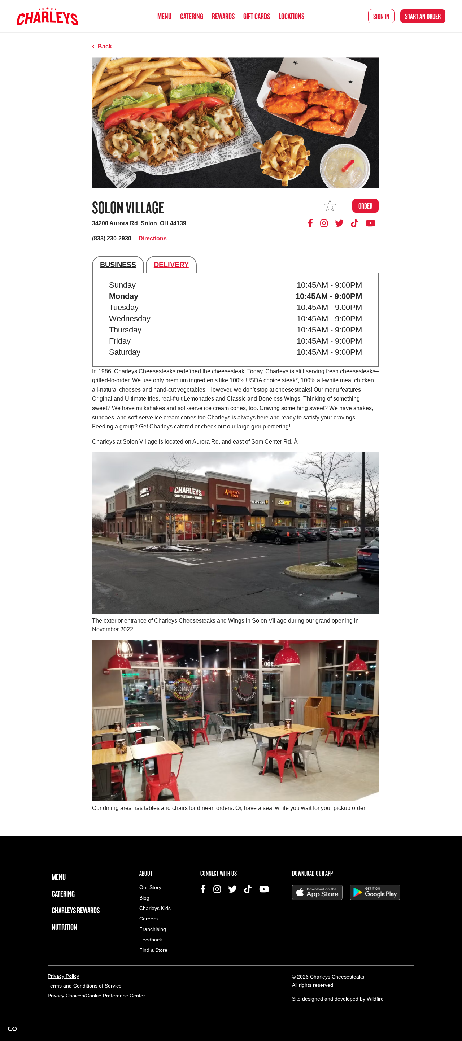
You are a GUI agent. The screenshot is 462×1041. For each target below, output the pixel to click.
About (146, 873)
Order (423, 16)
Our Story (150, 887)
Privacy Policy (63, 976)
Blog (144, 898)
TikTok (355, 223)
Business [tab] (118, 265)
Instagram (324, 223)
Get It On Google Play (375, 892)
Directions (153, 238)
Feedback (150, 939)
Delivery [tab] (171, 265)
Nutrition (64, 927)
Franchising (152, 929)
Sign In (381, 16)
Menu (164, 16)
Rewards (223, 16)
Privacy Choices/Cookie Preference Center (96, 995)
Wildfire (375, 999)
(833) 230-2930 (111, 238)
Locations (291, 16)
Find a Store (153, 950)
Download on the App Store (317, 892)
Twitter (339, 223)
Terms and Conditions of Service (85, 986)
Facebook (311, 223)
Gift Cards (256, 16)
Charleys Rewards (76, 910)
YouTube (370, 223)
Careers (148, 919)
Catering (191, 16)
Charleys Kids (155, 908)
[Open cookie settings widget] (12, 1028)
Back (105, 46)
